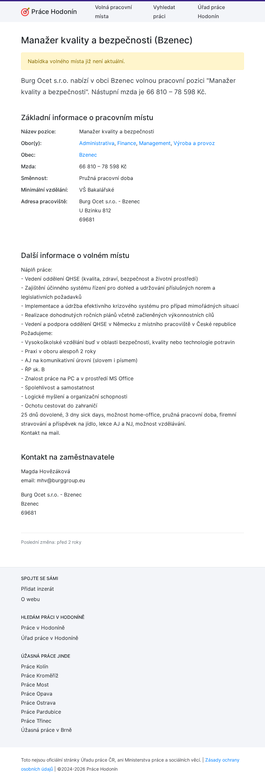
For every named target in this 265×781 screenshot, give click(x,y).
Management (155, 143)
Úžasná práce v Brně (46, 730)
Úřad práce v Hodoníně (49, 638)
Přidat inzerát (37, 589)
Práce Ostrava (38, 702)
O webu (30, 599)
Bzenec (88, 154)
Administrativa (96, 143)
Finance (126, 143)
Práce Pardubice (41, 711)
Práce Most (35, 684)
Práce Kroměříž (39, 675)
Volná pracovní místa (113, 11)
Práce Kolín (34, 666)
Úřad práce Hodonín (211, 11)
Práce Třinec (36, 721)
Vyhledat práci (164, 11)
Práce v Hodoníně (43, 627)
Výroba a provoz (194, 143)
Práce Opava (36, 693)
